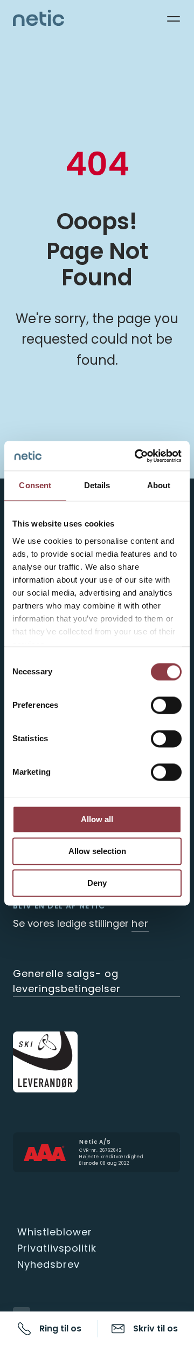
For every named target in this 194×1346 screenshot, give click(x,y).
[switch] (166, 705)
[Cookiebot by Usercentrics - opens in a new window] (137, 456)
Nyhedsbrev (48, 1264)
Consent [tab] (35, 485)
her (140, 923)
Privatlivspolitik (56, 1248)
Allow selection (97, 851)
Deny (97, 882)
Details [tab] (97, 485)
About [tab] (159, 485)
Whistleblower (54, 1232)
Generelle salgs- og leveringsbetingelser (67, 981)
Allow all (97, 819)
